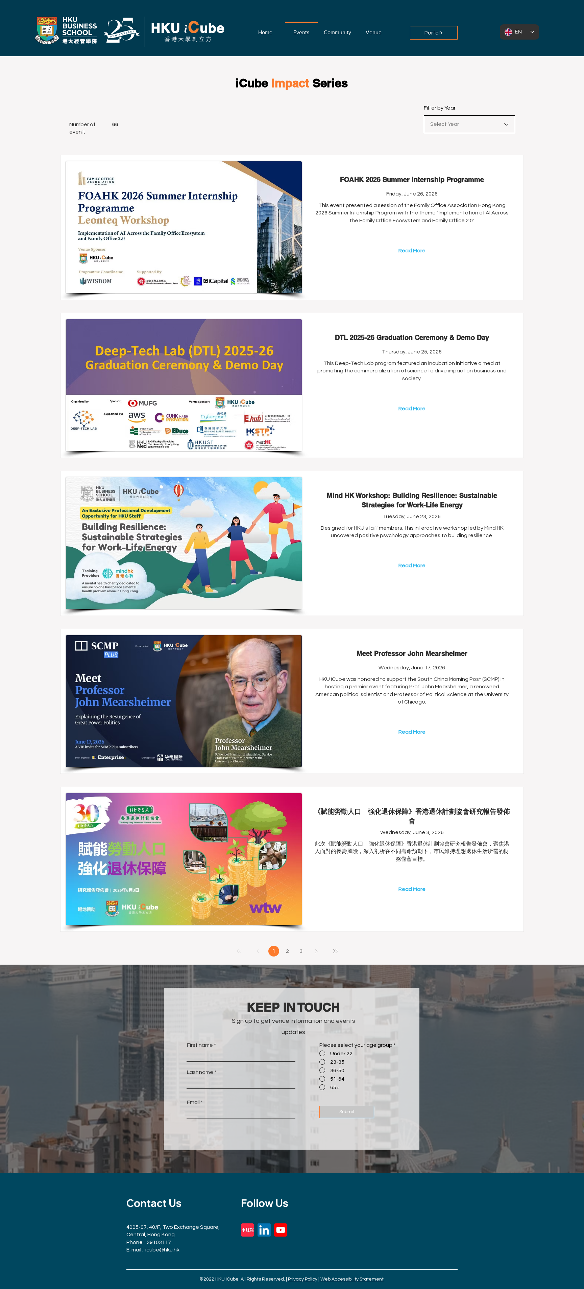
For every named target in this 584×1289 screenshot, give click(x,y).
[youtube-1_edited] (280, 1230)
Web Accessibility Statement (352, 1279)
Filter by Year (440, 108)
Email (193, 1102)
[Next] (316, 951)
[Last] (335, 951)
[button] (337, 29)
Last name (200, 1072)
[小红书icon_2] (247, 1230)
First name (200, 1045)
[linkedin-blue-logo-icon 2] (264, 1230)
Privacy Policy (302, 1279)
